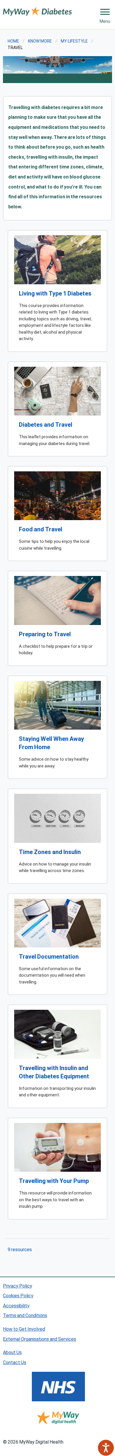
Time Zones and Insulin (50, 851)
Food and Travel (40, 529)
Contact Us (14, 1362)
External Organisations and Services (39, 1339)
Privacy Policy (17, 1285)
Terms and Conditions (25, 1315)
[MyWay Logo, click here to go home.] (37, 10)
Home (13, 40)
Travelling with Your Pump (54, 1180)
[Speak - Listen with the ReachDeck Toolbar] (106, 1448)
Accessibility (16, 1305)
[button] (105, 12)
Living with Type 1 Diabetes (55, 293)
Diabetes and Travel (45, 424)
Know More (40, 40)
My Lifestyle (74, 40)
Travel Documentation (49, 956)
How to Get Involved (24, 1329)
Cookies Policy (18, 1295)
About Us (12, 1352)
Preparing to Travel (45, 633)
